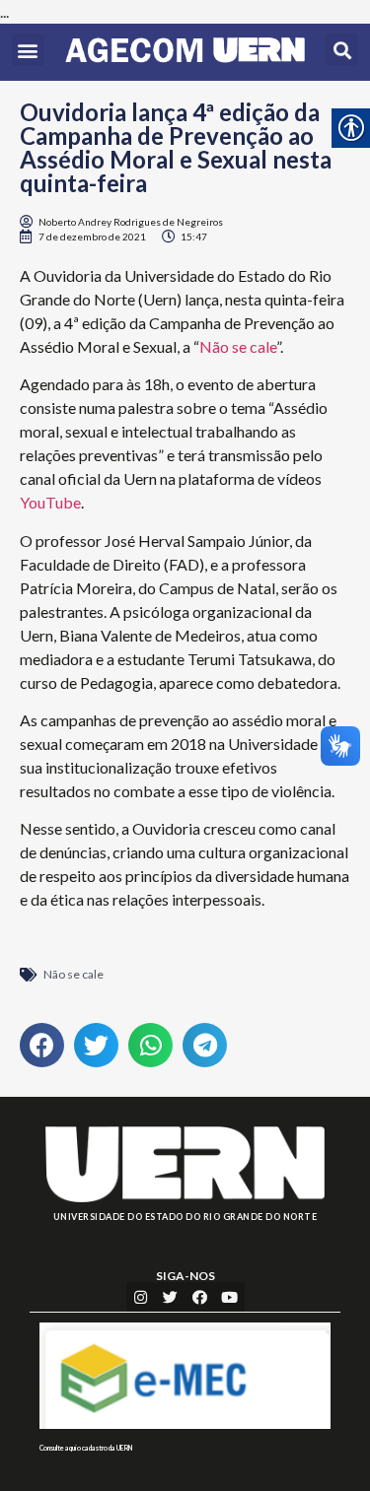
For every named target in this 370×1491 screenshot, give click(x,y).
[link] (185, 52)
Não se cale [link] (237, 346)
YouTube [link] (50, 502)
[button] (28, 50)
